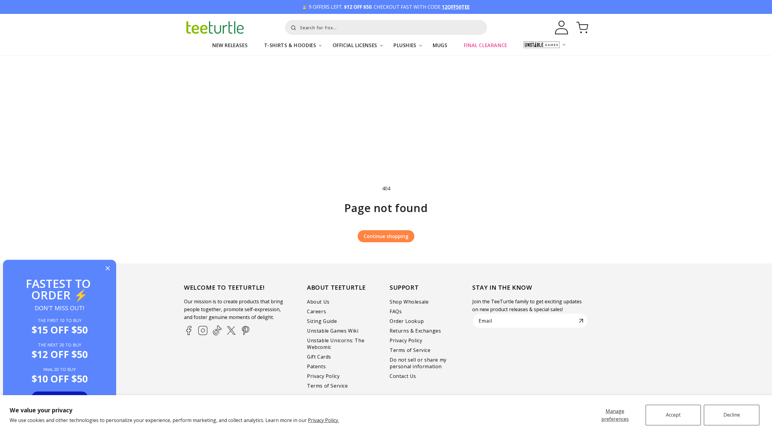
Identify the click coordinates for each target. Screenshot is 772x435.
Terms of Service (327, 385)
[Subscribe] (581, 320)
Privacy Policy (323, 376)
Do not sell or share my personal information (418, 363)
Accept (673, 414)
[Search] (292, 27)
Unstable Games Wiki (332, 330)
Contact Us (403, 376)
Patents (316, 366)
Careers (316, 311)
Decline (731, 414)
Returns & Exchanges (415, 330)
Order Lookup (407, 321)
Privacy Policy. (323, 420)
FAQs (396, 311)
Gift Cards (319, 356)
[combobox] (386, 27)
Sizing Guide (322, 321)
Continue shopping (386, 236)
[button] (290, 48)
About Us (318, 301)
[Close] (107, 269)
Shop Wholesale (409, 301)
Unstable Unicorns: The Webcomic (335, 343)
